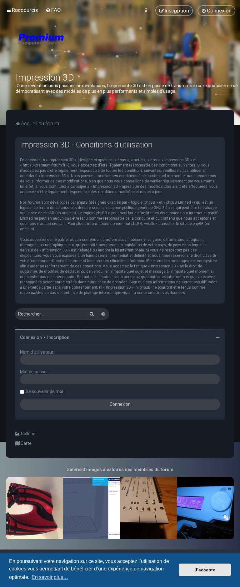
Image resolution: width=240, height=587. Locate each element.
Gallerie (28, 433)
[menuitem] (53, 10)
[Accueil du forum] (78, 46)
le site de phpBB (40, 213)
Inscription (58, 337)
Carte (26, 443)
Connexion (31, 337)
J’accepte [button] (205, 569)
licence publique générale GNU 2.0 (138, 208)
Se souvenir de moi (44, 391)
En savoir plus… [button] (50, 577)
